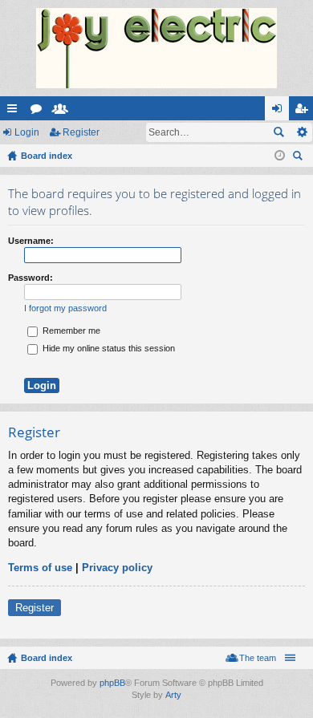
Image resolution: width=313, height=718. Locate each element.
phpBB (112, 683)
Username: (31, 240)
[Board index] (156, 48)
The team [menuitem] (257, 658)
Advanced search (301, 132)
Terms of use (40, 568)
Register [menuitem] (304, 111)
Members (63, 111)
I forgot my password (65, 308)
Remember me (70, 330)
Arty (173, 695)
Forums (39, 111)
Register (81, 132)
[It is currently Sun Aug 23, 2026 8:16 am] (279, 155)
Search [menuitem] (299, 157)
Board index (46, 658)
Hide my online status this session (107, 348)
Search (278, 132)
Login (26, 132)
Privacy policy (117, 568)
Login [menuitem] (280, 111)
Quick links (15, 111)
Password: (30, 277)
